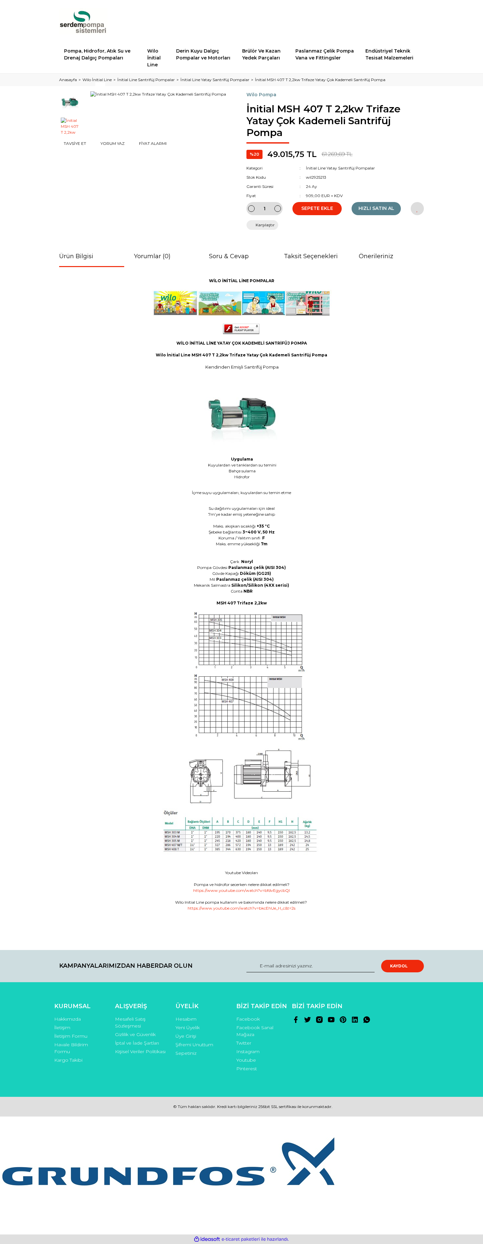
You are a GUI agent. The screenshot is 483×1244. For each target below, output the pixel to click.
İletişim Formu (70, 1036)
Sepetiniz (185, 1053)
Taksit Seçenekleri (311, 256)
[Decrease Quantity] (251, 208)
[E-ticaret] (240, 1239)
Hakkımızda (67, 1019)
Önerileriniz (376, 256)
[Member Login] (382, 21)
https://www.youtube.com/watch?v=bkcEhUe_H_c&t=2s (241, 908)
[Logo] (83, 21)
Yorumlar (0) (152, 256)
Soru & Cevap (229, 256)
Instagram (248, 1051)
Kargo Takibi (68, 1060)
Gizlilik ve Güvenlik (135, 1034)
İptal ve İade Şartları (137, 1043)
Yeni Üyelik (187, 1027)
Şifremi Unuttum (194, 1045)
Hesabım (185, 1019)
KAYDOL (399, 965)
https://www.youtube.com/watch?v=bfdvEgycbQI (241, 890)
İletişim (62, 1027)
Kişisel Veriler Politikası (140, 1051)
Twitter (243, 1043)
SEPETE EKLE (317, 208)
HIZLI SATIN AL (376, 208)
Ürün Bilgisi (76, 256)
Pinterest (246, 1069)
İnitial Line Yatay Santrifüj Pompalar (340, 168)
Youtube (246, 1060)
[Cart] (416, 21)
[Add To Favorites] (417, 208)
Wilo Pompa (261, 95)
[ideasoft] (207, 1239)
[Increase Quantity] (278, 208)
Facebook (248, 1019)
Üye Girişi (185, 1036)
